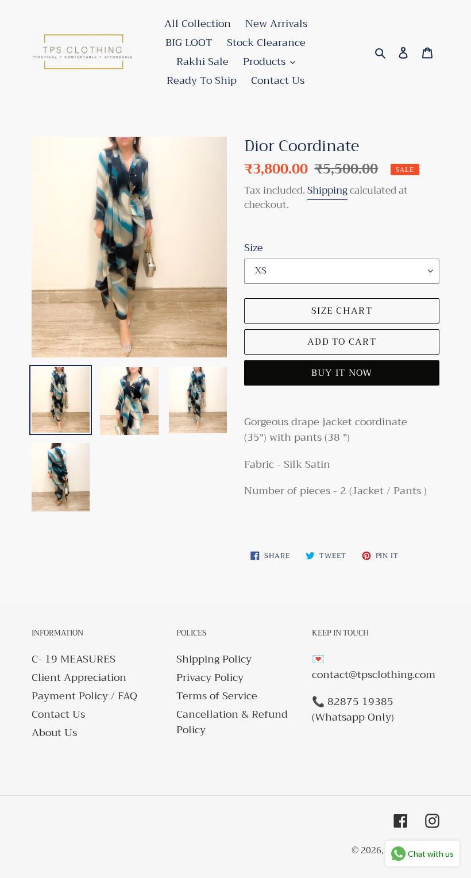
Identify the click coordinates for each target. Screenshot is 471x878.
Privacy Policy (210, 677)
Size (253, 248)
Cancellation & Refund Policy (232, 722)
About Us (54, 732)
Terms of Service (216, 696)
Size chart (341, 311)
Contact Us (58, 714)
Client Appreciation (79, 677)
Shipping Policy (214, 659)
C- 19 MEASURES (73, 659)
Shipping (327, 190)
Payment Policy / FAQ (84, 696)
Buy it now (342, 373)
